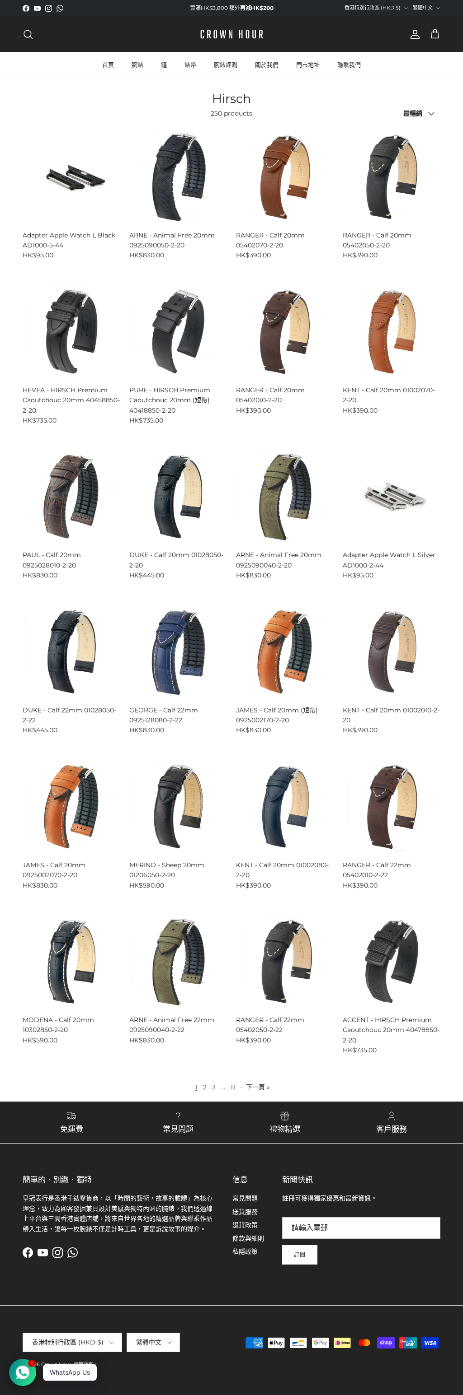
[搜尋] (28, 34)
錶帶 (190, 64)
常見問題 (245, 1198)
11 (233, 1087)
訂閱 (300, 1254)
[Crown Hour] (232, 34)
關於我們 (267, 64)
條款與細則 (248, 1238)
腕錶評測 (225, 64)
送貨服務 (245, 1212)
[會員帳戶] (413, 34)
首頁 (108, 64)
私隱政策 (245, 1251)
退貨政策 (245, 1225)
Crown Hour (56, 1364)
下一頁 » (258, 1087)
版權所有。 (85, 1364)
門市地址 (308, 64)
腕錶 (137, 64)
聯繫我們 (349, 64)
